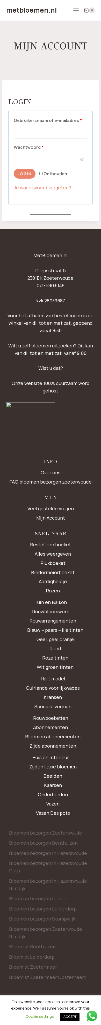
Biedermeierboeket (53, 572)
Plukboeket (53, 563)
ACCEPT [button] (69, 1016)
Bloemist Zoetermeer (33, 967)
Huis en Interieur (50, 757)
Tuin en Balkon (50, 602)
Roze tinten (55, 658)
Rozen (53, 591)
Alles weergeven (53, 554)
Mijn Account (50, 518)
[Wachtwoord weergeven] (82, 159)
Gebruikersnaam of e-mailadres (50, 120)
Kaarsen (53, 785)
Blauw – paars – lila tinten (55, 630)
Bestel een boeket (50, 544)
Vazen (53, 804)
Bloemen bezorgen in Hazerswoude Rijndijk (48, 884)
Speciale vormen (52, 706)
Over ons (50, 472)
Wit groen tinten (55, 667)
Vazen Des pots (53, 813)
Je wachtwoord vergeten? (42, 188)
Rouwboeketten (50, 718)
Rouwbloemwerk (50, 611)
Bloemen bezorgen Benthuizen (43, 843)
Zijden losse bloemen (53, 767)
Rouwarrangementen (53, 621)
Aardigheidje (53, 581)
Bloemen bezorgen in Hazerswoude (48, 853)
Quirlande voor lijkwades (53, 688)
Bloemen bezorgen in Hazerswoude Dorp (48, 867)
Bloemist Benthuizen (32, 946)
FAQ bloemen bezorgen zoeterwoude (50, 482)
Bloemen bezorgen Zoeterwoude (45, 833)
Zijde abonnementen (53, 746)
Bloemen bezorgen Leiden (38, 898)
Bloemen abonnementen (53, 736)
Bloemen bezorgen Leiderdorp (43, 909)
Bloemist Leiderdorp (32, 957)
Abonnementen (50, 727)
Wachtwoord (36, 147)
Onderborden (53, 794)
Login (25, 173)
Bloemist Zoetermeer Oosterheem (47, 977)
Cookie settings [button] (39, 1016)
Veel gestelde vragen (50, 508)
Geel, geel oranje (55, 639)
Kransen (53, 697)
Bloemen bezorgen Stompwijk (42, 919)
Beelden (53, 776)
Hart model (53, 679)
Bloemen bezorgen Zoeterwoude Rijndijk (45, 933)
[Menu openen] (75, 10)
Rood (55, 648)
